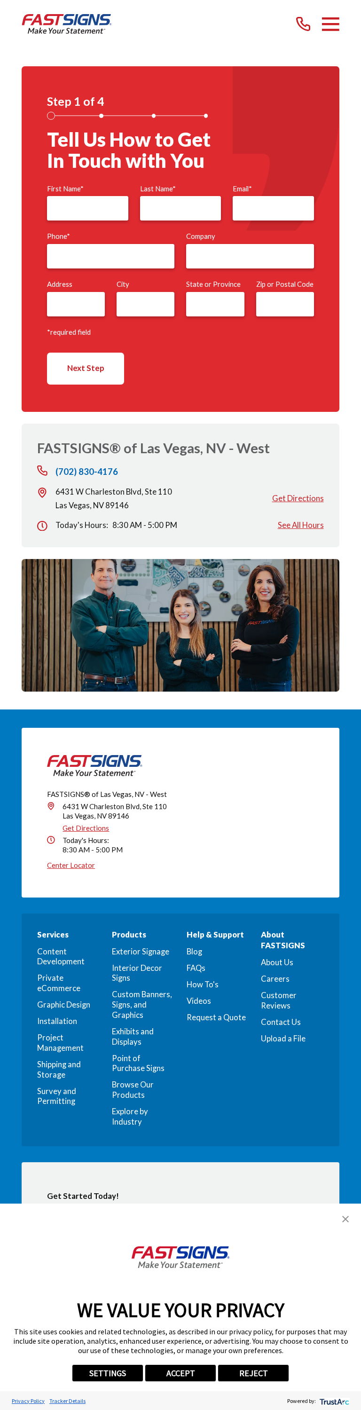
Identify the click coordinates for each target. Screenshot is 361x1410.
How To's (203, 984)
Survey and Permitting (56, 1096)
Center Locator (71, 865)
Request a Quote (216, 1017)
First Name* (65, 189)
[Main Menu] (330, 24)
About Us (277, 962)
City (123, 284)
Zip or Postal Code (285, 284)
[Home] (67, 24)
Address (59, 284)
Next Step (85, 368)
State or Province (213, 284)
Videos (199, 1001)
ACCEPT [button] (180, 1373)
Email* (242, 189)
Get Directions (298, 498)
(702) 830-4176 (86, 471)
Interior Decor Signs (137, 973)
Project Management (60, 1043)
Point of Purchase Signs (138, 1063)
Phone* (58, 236)
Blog (194, 951)
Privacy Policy (28, 1400)
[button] (345, 1219)
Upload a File (283, 1038)
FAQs (196, 968)
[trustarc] (333, 1401)
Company (200, 236)
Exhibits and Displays (133, 1037)
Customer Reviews (279, 1000)
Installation (57, 1021)
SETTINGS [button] (107, 1373)
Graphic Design (63, 1004)
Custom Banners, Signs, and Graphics (142, 1004)
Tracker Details (67, 1400)
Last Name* (158, 189)
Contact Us (281, 1022)
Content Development (61, 957)
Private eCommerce (58, 983)
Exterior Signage (140, 951)
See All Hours (301, 525)
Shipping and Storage (59, 1069)
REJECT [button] (253, 1373)
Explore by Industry (130, 1116)
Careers (275, 979)
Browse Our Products (133, 1090)
